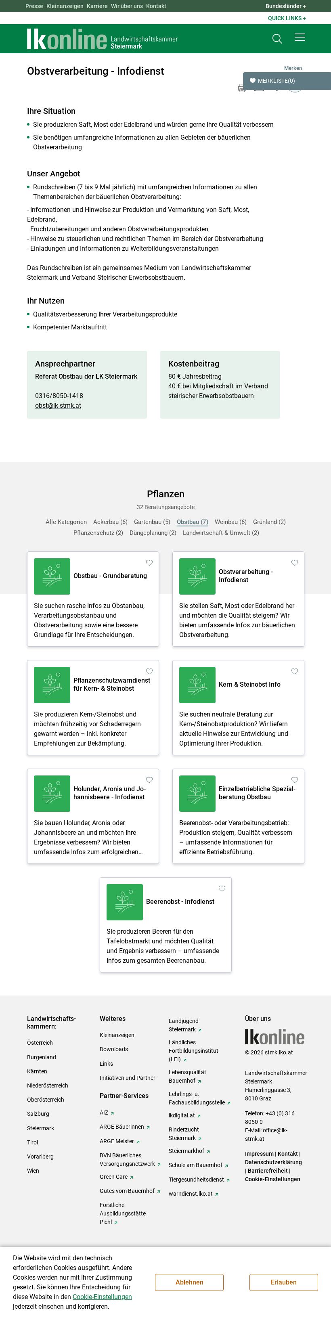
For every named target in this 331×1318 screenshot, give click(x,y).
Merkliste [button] (276, 81)
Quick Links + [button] (287, 18)
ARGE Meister (117, 1141)
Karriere (97, 6)
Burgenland (41, 1057)
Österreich (40, 1042)
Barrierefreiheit (268, 1170)
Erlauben (284, 1282)
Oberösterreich (45, 1099)
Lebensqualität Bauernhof (187, 1076)
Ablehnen (189, 1282)
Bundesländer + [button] (286, 6)
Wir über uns (127, 6)
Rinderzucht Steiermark (184, 1133)
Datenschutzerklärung (273, 1162)
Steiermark (40, 1128)
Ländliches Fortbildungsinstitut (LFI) (193, 1050)
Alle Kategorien (66, 522)
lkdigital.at (182, 1115)
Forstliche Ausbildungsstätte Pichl (123, 1213)
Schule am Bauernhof (195, 1165)
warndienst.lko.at (191, 1193)
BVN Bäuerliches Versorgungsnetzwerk (127, 1159)
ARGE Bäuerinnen (122, 1126)
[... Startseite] (102, 38)
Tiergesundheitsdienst (196, 1179)
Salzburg (38, 1114)
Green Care (114, 1176)
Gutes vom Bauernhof (127, 1191)
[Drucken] (242, 88)
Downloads (114, 1049)
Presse (34, 6)
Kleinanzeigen (65, 6)
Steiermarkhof (186, 1151)
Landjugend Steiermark (184, 1025)
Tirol (32, 1142)
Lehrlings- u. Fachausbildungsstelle (197, 1098)
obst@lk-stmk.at (58, 405)
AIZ (104, 1112)
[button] (300, 37)
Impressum (259, 1153)
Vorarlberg (40, 1156)
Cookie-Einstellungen (272, 1179)
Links (106, 1063)
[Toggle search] (277, 39)
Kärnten (37, 1071)
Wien (33, 1170)
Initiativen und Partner (127, 1078)
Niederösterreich (47, 1085)
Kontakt (156, 6)
